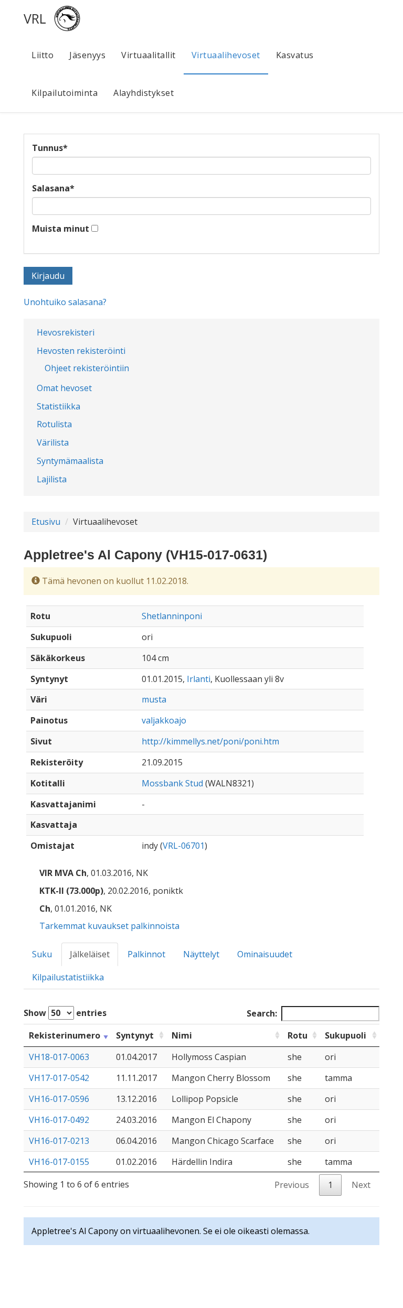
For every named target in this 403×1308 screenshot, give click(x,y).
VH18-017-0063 (59, 1057)
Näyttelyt (201, 954)
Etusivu (45, 521)
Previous (291, 1185)
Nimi (182, 1035)
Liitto (42, 55)
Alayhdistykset (143, 93)
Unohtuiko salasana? (65, 302)
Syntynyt (135, 1035)
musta (154, 699)
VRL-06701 (184, 845)
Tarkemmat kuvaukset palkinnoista (109, 926)
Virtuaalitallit (148, 55)
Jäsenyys (87, 55)
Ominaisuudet (264, 954)
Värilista (53, 442)
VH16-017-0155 (59, 1162)
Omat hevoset (64, 388)
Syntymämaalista (70, 461)
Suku (42, 954)
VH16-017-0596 (59, 1099)
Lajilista (52, 479)
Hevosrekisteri (65, 332)
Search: (262, 1013)
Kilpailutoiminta (64, 93)
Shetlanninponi (172, 616)
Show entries (65, 1013)
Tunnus (50, 148)
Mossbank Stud (172, 783)
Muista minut (60, 228)
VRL (35, 18)
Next (361, 1185)
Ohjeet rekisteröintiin (87, 368)
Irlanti (198, 679)
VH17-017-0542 (59, 1078)
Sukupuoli (345, 1035)
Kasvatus (295, 55)
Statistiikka (58, 406)
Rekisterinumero (64, 1035)
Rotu (297, 1035)
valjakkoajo (164, 720)
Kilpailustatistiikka (68, 977)
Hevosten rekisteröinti (81, 350)
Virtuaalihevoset (226, 55)
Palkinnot (146, 954)
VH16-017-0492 (59, 1120)
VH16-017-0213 (59, 1141)
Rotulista (54, 424)
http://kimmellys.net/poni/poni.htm (210, 741)
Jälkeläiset (90, 954)
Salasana (53, 188)
